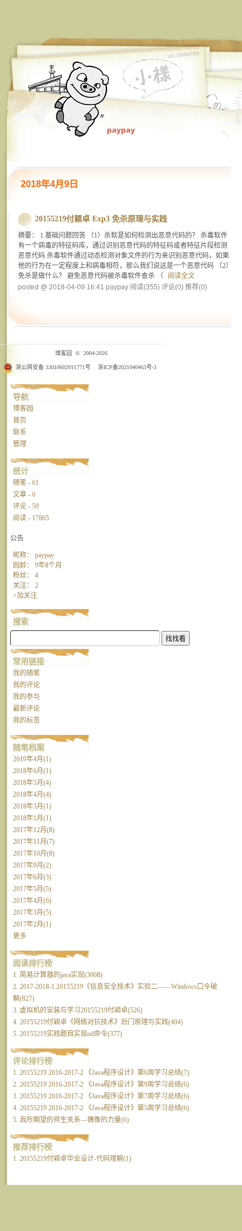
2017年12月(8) (34, 830)
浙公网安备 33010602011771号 (53, 367)
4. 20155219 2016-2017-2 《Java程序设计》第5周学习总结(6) (101, 1108)
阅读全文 (181, 276)
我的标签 (26, 720)
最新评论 (26, 708)
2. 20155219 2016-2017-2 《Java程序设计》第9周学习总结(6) (101, 1084)
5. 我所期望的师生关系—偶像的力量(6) (71, 1120)
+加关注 (25, 595)
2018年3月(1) (32, 806)
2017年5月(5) (32, 889)
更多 (19, 936)
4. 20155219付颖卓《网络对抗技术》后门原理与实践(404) (98, 1022)
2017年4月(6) (32, 901)
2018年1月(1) (32, 818)
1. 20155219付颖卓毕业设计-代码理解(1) (72, 1158)
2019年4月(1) (32, 759)
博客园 (23, 408)
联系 (19, 432)
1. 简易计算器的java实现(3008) (57, 975)
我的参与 (26, 697)
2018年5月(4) (32, 783)
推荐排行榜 (32, 1146)
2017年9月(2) (32, 865)
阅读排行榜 (32, 963)
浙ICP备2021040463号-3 (127, 367)
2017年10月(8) (34, 853)
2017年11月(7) (34, 842)
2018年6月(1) (32, 771)
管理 (19, 444)
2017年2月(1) (32, 924)
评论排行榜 (32, 1060)
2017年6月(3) (32, 877)
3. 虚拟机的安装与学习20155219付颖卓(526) (77, 1010)
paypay (121, 129)
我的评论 (26, 685)
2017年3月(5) (32, 912)
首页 (19, 420)
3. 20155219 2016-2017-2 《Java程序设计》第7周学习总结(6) (101, 1096)
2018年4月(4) (32, 794)
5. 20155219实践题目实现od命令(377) (67, 1034)
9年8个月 (48, 565)
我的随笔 (26, 673)
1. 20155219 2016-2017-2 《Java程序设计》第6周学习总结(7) (101, 1072)
